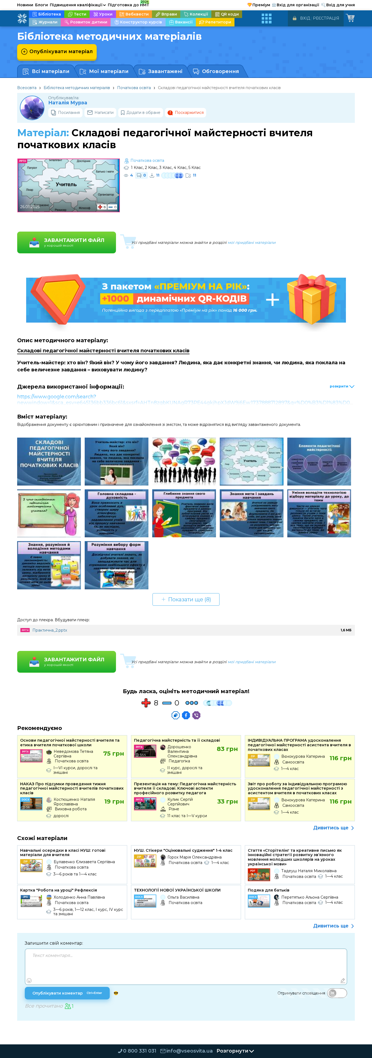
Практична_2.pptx (49, 630)
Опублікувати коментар (67, 993)
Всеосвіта (26, 87)
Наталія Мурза (67, 103)
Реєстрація (326, 18)
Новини (25, 4)
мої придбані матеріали (252, 242)
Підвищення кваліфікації (78, 4)
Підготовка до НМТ (128, 4)
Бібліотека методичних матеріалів (77, 87)
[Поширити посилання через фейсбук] (186, 715)
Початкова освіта (134, 87)
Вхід (305, 18)
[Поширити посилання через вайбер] (196, 715)
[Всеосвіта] (22, 18)
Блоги (41, 4)
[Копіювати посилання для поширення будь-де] (176, 715)
